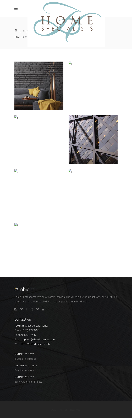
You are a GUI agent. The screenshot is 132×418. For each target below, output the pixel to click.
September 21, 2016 (25, 365)
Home (17, 37)
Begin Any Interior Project (28, 381)
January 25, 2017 (24, 377)
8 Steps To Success (25, 358)
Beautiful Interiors (24, 370)
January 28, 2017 (24, 354)
